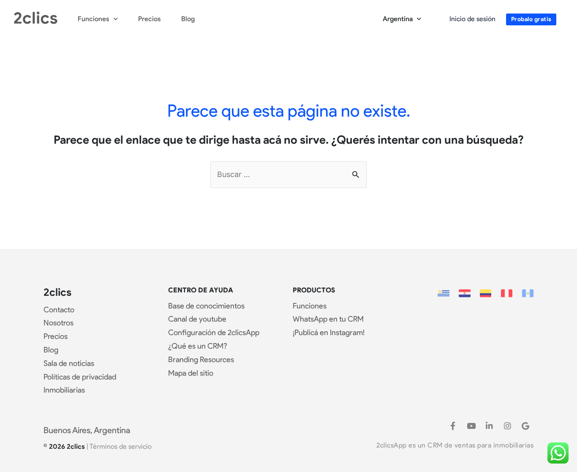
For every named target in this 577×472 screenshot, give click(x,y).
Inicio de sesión (472, 19)
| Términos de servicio (119, 446)
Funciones (93, 19)
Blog (188, 19)
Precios (149, 19)
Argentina (398, 19)
